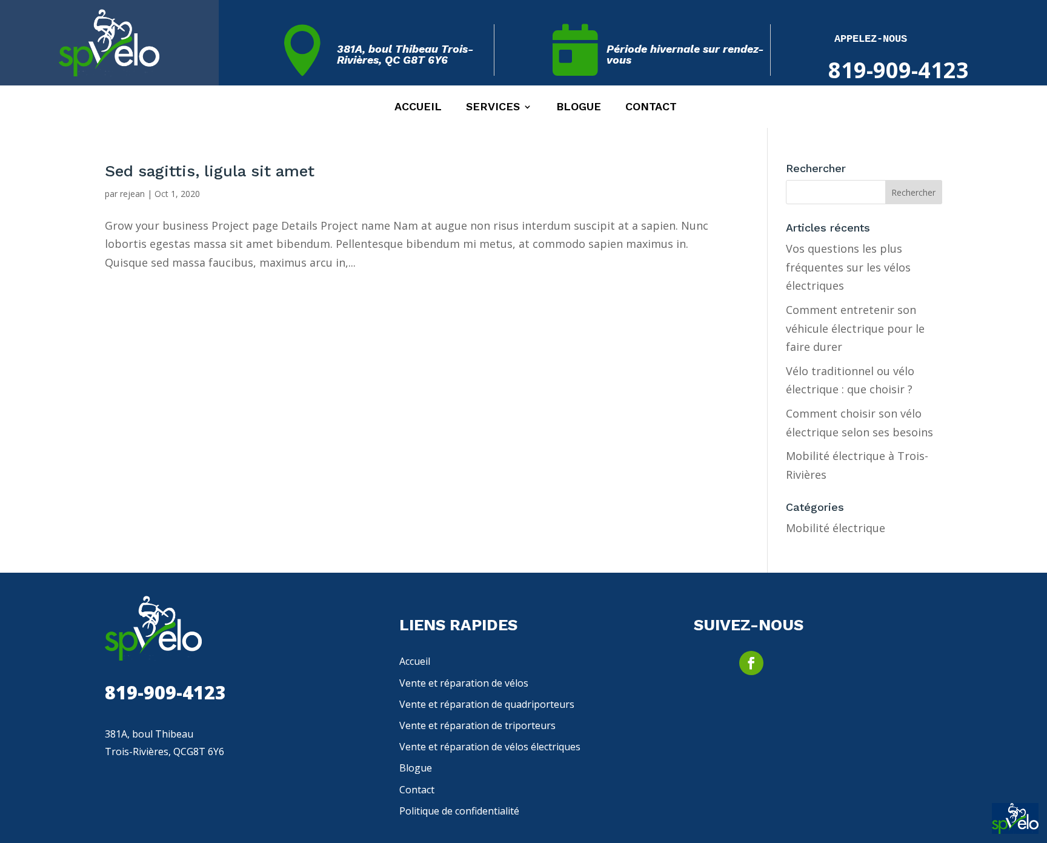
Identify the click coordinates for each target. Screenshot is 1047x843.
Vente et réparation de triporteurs (477, 725)
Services (493, 107)
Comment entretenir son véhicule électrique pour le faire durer (855, 328)
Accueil (418, 107)
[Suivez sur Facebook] (751, 663)
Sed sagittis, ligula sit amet (209, 171)
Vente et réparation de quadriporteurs (486, 704)
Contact (651, 107)
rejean (132, 193)
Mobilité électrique (835, 528)
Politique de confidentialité (459, 811)
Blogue (578, 107)
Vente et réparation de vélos (463, 683)
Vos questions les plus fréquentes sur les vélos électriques (848, 267)
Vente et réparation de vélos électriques (489, 746)
